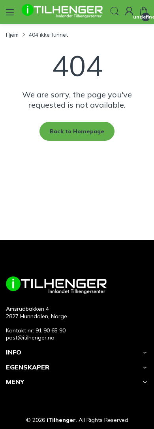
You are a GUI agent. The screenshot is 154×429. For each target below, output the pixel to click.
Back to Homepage (77, 131)
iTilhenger (61, 419)
